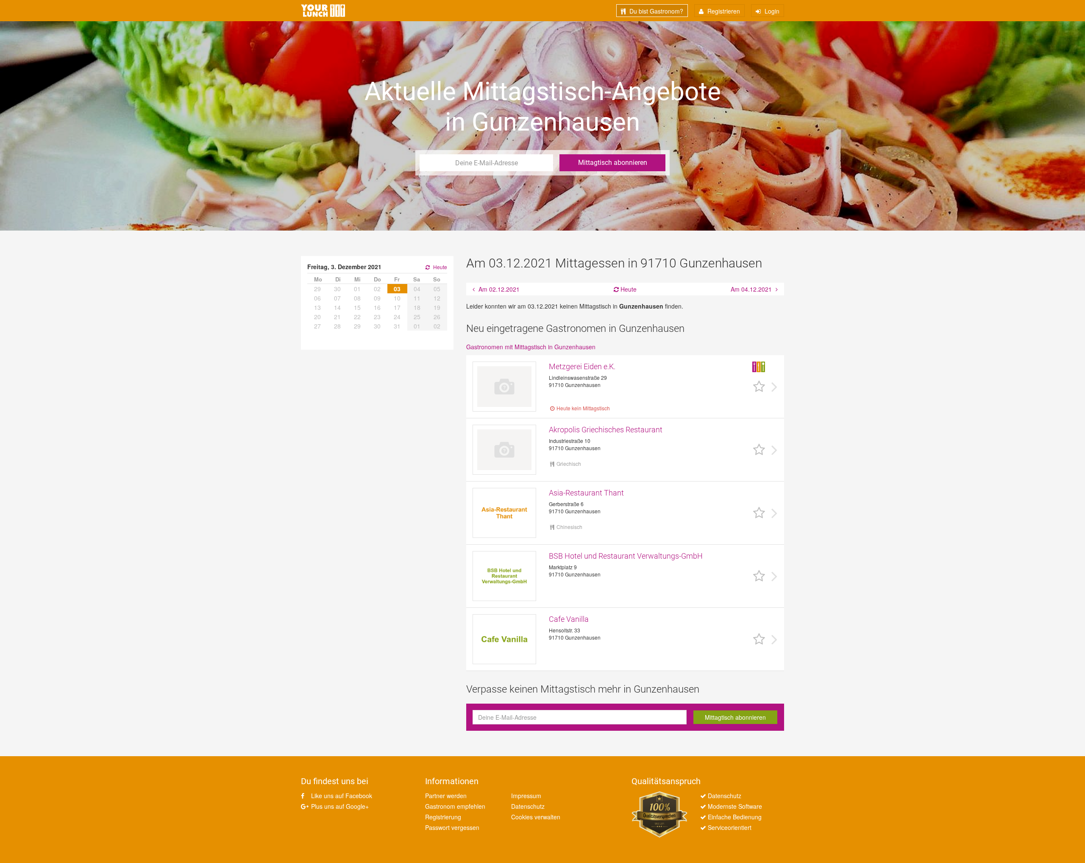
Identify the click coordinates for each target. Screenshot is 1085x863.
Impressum (526, 795)
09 (377, 298)
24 (397, 316)
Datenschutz (528, 806)
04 (417, 288)
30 (337, 288)
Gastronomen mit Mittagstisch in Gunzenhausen (530, 346)
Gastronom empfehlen (455, 806)
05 (437, 288)
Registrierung (443, 817)
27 (317, 326)
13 (317, 307)
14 (337, 307)
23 (377, 316)
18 (417, 307)
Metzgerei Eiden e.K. (582, 366)
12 (437, 298)
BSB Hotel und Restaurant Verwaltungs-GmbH (626, 555)
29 (317, 288)
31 (397, 326)
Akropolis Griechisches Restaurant (605, 429)
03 (397, 288)
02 (377, 288)
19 (437, 307)
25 (417, 316)
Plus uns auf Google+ (339, 806)
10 (397, 298)
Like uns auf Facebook (340, 795)
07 (337, 298)
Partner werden (446, 795)
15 (357, 307)
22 (357, 316)
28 (337, 326)
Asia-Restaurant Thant (586, 492)
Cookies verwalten (535, 817)
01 (357, 288)
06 (317, 298)
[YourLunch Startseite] (323, 10)
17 (397, 307)
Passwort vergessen (452, 827)
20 (317, 316)
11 (417, 298)
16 (377, 307)
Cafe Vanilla (569, 619)
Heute (628, 289)
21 (337, 316)
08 (357, 298)
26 (437, 316)
